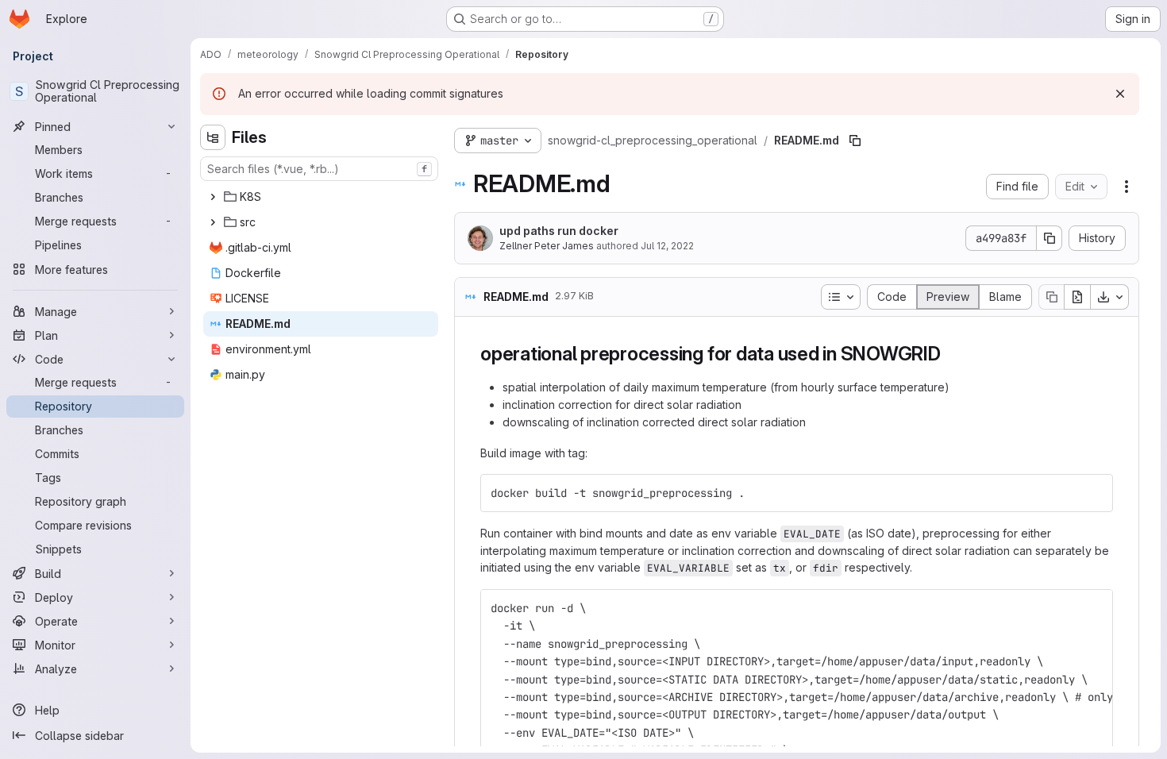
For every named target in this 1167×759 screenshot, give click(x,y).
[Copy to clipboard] (1094, 493)
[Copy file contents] (1051, 297)
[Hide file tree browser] (212, 137)
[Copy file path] (855, 140)
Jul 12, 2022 (667, 246)
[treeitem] (320, 197)
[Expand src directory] (212, 222)
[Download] (1110, 297)
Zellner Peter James (546, 246)
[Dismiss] (1120, 93)
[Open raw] (1077, 297)
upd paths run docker (558, 230)
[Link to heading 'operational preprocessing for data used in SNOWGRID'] (951, 353)
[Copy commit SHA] (1049, 238)
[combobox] (319, 168)
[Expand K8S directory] (212, 196)
